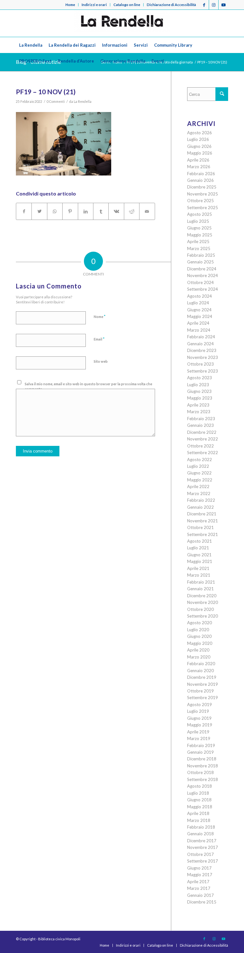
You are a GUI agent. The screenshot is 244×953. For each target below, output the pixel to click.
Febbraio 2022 (201, 500)
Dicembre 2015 (201, 901)
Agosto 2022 (199, 459)
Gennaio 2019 (200, 752)
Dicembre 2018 (201, 758)
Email (99, 338)
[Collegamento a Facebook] (204, 5)
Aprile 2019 (198, 731)
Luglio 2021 (198, 547)
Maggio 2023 (199, 397)
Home (70, 5)
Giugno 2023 (199, 391)
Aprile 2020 (198, 649)
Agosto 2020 (199, 622)
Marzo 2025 (198, 248)
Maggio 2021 (199, 561)
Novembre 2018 (202, 765)
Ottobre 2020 (200, 609)
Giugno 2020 (199, 636)
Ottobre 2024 (200, 282)
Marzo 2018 (198, 820)
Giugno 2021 (199, 554)
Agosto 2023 (199, 377)
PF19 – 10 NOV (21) (46, 92)
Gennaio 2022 (200, 507)
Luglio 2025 (198, 221)
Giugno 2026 (199, 146)
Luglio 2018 (198, 793)
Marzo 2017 (198, 888)
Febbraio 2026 (201, 173)
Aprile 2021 (198, 568)
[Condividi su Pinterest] (70, 211)
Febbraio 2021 (201, 582)
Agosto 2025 (199, 214)
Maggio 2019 (199, 724)
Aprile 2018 (198, 813)
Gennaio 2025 (200, 261)
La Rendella (83, 101)
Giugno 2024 (199, 309)
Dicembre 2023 (201, 350)
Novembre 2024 (202, 275)
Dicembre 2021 (201, 513)
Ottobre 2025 (200, 200)
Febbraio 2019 (201, 745)
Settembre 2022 (202, 452)
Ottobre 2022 (200, 445)
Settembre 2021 (202, 534)
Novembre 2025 (202, 193)
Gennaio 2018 (200, 833)
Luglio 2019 (198, 711)
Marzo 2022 (198, 493)
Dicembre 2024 (201, 268)
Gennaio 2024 (200, 343)
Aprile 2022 (198, 486)
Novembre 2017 (202, 847)
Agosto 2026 (199, 132)
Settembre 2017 (202, 861)
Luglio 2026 (198, 139)
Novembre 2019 (202, 684)
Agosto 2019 (199, 704)
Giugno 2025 (199, 227)
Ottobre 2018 (200, 772)
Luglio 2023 (198, 384)
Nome (99, 316)
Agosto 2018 (199, 786)
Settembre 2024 (202, 289)
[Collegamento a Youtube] (223, 5)
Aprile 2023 (198, 404)
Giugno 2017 (199, 867)
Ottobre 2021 (200, 527)
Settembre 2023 (202, 371)
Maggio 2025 (199, 234)
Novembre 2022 (202, 438)
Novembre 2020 (202, 602)
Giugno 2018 (199, 799)
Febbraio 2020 (201, 663)
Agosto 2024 (199, 296)
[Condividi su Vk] (116, 211)
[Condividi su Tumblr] (100, 211)
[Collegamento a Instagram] (213, 5)
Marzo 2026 (198, 166)
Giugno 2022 (199, 472)
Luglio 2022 (198, 466)
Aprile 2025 (198, 241)
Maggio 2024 (199, 316)
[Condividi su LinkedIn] (85, 211)
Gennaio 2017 (200, 895)
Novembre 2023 (202, 357)
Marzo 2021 (198, 575)
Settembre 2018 (202, 779)
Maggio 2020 (199, 643)
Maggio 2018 (199, 806)
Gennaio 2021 (200, 588)
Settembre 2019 (202, 697)
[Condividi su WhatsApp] (54, 211)
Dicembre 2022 (201, 432)
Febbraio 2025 (201, 255)
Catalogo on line (126, 5)
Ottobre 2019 (200, 690)
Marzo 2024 (198, 330)
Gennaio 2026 (200, 180)
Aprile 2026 (198, 159)
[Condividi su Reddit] (131, 211)
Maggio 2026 (199, 153)
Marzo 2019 (198, 738)
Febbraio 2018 (201, 827)
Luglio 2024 (198, 302)
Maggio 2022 (199, 479)
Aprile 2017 (198, 881)
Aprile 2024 (198, 323)
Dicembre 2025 (201, 186)
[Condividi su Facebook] (23, 211)
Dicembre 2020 (201, 595)
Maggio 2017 (199, 874)
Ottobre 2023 (200, 364)
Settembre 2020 (202, 616)
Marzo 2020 (198, 656)
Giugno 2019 (199, 718)
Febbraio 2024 (201, 336)
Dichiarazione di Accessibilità (171, 5)
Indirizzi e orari (94, 5)
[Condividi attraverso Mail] (147, 211)
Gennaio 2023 (200, 425)
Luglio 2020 (198, 629)
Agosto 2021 (199, 541)
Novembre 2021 (202, 520)
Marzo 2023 (198, 411)
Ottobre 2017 (200, 854)
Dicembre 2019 (201, 677)
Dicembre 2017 (201, 840)
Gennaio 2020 (200, 670)
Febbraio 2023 (201, 418)
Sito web (101, 361)
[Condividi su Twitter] (39, 211)
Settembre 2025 (202, 207)
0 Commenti (56, 101)
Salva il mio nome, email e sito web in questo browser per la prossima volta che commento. (88, 386)
